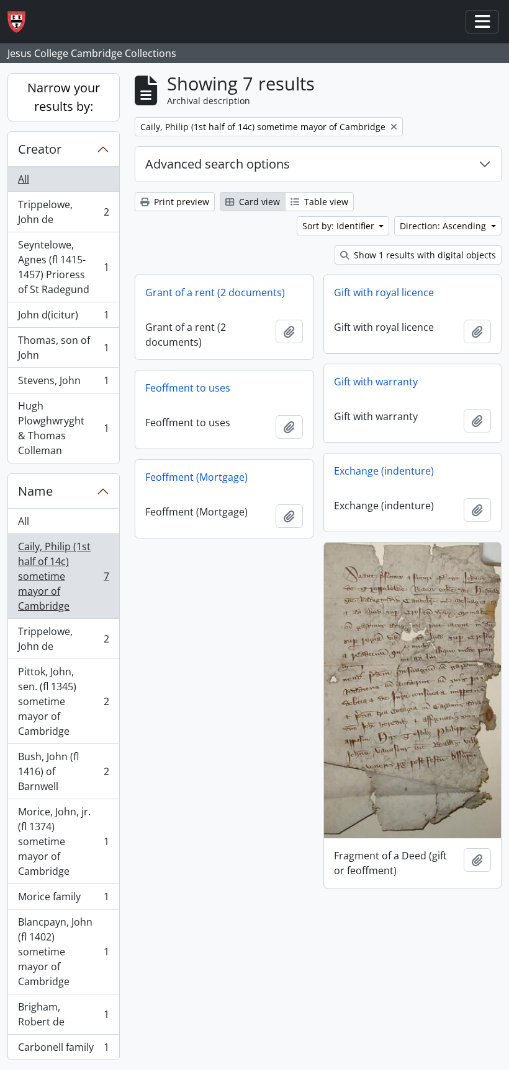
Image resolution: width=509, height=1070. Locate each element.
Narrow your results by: (63, 97)
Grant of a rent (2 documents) (215, 292)
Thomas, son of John (63, 347)
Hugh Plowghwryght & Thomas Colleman (63, 428)
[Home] (21, 22)
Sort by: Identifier (339, 226)
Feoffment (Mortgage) (196, 477)
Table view (325, 202)
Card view (258, 202)
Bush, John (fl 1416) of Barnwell (63, 771)
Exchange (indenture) (384, 471)
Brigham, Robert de (63, 1014)
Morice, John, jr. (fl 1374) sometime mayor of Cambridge (63, 841)
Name (35, 491)
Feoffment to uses (187, 388)
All (23, 179)
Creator (39, 149)
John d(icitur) (63, 318)
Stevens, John (63, 383)
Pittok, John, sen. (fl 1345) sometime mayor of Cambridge (63, 701)
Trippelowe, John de (63, 212)
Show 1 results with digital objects (423, 255)
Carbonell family (63, 1049)
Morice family (63, 900)
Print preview (180, 202)
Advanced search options (217, 164)
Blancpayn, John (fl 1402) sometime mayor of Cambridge (63, 951)
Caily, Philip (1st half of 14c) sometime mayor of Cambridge (63, 576)
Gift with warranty (376, 381)
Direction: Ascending (444, 226)
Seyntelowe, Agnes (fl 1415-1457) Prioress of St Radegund (63, 267)
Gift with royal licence (384, 292)
